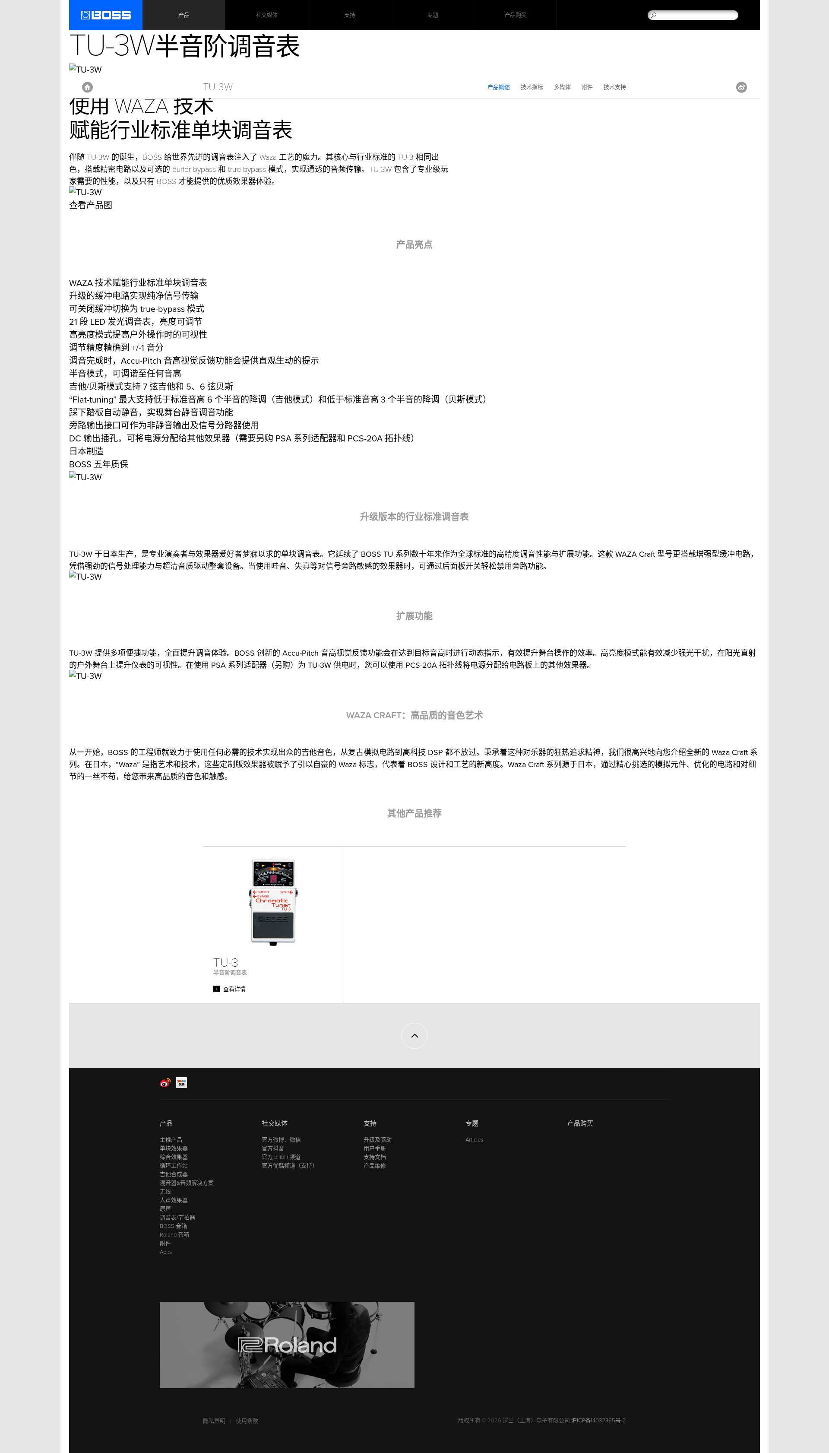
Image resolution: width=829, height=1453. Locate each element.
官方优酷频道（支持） (290, 1165)
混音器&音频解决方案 (187, 1183)
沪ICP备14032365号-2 (598, 1420)
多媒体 (562, 87)
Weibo (741, 87)
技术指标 (532, 87)
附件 (587, 87)
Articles (474, 1139)
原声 (165, 1209)
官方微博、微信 (281, 1139)
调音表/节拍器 (177, 1217)
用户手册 (375, 1148)
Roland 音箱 (174, 1234)
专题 (432, 15)
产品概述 (498, 87)
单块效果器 (174, 1148)
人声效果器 (174, 1200)
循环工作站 (174, 1165)
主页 (87, 87)
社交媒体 (267, 15)
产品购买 (515, 15)
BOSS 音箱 (173, 1226)
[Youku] (181, 1086)
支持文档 (375, 1157)
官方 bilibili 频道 (281, 1157)
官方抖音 (273, 1148)
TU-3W (218, 87)
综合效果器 (174, 1157)
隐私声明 (214, 1421)
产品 (166, 1123)
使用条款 (247, 1421)
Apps (166, 1252)
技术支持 (615, 87)
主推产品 (171, 1139)
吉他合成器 (174, 1174)
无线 (165, 1191)
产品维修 (375, 1165)
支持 (349, 15)
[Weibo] (165, 1086)
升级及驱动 (378, 1139)
